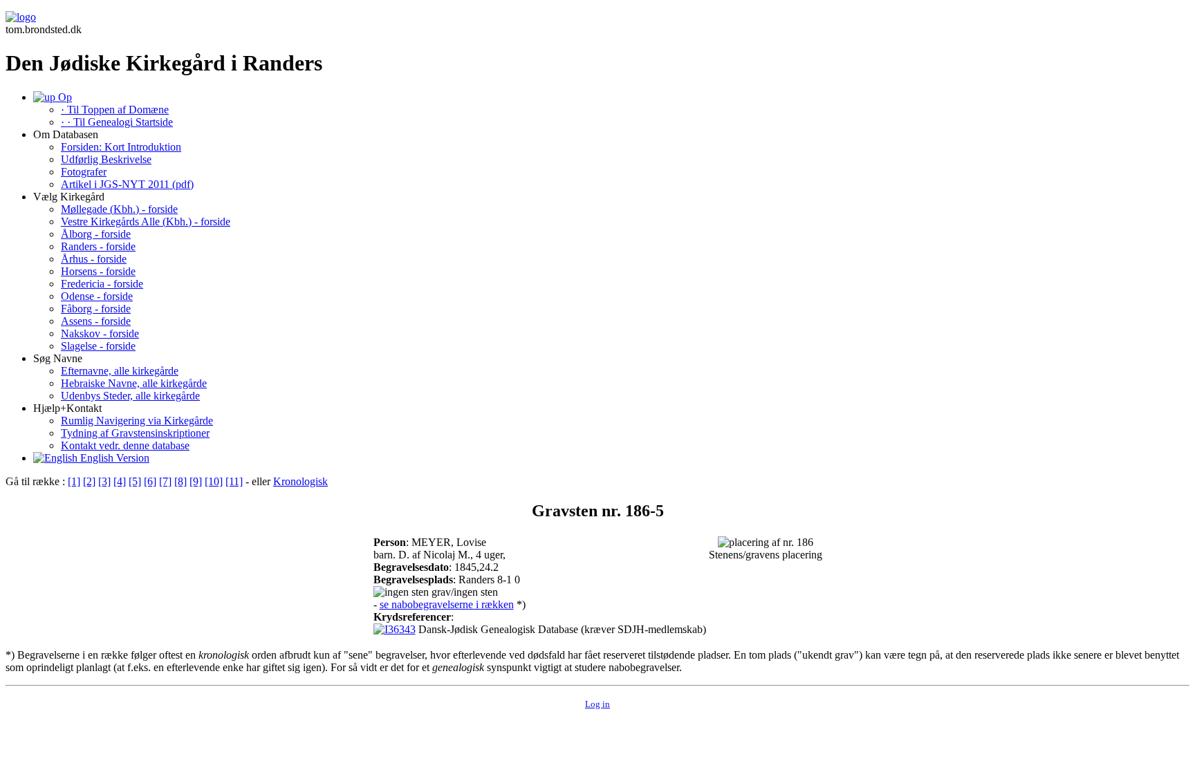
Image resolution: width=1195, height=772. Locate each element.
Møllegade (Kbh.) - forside (119, 209)
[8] (180, 481)
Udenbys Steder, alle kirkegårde (130, 396)
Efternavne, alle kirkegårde (119, 371)
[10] (214, 481)
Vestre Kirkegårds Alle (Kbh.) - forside (145, 221)
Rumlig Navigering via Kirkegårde (137, 420)
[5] (135, 481)
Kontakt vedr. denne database (125, 445)
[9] (195, 481)
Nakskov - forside (100, 333)
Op (63, 97)
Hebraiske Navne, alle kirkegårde (134, 383)
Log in (597, 704)
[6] (150, 481)
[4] (119, 481)
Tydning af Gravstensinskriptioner (135, 433)
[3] (104, 481)
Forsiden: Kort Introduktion (121, 147)
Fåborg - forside (96, 308)
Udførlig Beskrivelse (106, 159)
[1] (74, 481)
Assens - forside (96, 321)
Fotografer (83, 172)
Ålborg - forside (96, 234)
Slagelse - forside (98, 346)
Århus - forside (94, 259)
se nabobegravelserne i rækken (447, 604)
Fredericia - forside (102, 284)
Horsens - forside (98, 271)
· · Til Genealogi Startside (117, 122)
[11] (234, 481)
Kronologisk (300, 481)
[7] (165, 481)
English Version (113, 458)
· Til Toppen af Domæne (115, 109)
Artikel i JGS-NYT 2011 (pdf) (127, 184)
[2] (89, 481)
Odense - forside (97, 296)
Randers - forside (98, 246)
